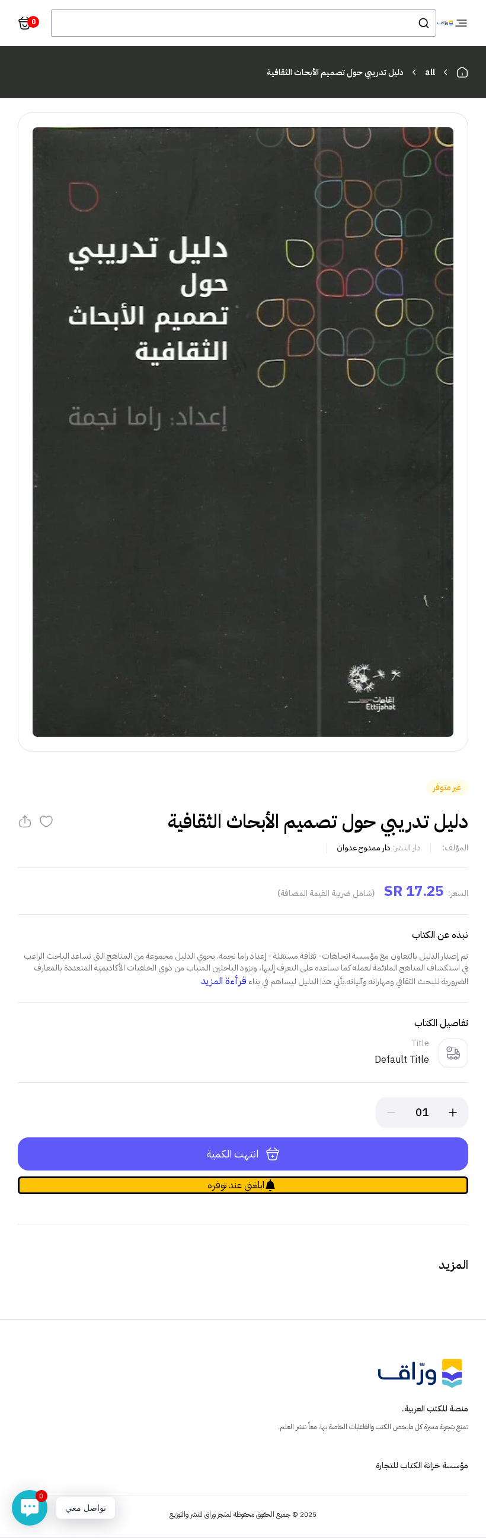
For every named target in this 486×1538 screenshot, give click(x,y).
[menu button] (461, 23)
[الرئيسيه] (462, 72)
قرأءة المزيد (224, 981)
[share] (25, 821)
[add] (452, 1112)
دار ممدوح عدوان (364, 847)
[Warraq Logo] (445, 23)
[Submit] (423, 23)
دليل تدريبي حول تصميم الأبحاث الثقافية (335, 72)
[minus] (391, 1112)
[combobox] (243, 23)
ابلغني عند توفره (235, 1185)
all (430, 72)
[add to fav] (46, 821)
